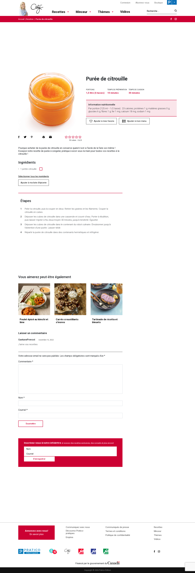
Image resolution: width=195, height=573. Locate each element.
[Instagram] (176, 19)
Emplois (69, 537)
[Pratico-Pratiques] (30, 551)
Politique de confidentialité (117, 535)
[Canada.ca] (114, 562)
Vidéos (125, 12)
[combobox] (160, 11)
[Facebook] (171, 19)
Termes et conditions (115, 531)
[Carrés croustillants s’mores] (70, 299)
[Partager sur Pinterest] (32, 137)
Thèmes (104, 12)
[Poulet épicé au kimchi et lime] (34, 299)
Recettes (58, 12)
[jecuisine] (81, 551)
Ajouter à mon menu (136, 121)
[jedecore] (94, 551)
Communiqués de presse (117, 527)
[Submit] (175, 11)
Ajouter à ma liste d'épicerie (34, 182)
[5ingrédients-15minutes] (53, 551)
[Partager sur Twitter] (25, 137)
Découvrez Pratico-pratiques (75, 532)
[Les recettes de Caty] (30, 8)
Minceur (81, 12)
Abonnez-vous (142, 2)
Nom (21, 397)
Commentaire (25, 361)
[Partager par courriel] (50, 137)
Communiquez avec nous (78, 527)
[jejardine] (106, 551)
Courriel (23, 410)
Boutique (158, 2)
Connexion (125, 2)
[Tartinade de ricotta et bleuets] (106, 299)
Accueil (21, 19)
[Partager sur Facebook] (18, 137)
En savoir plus (36, 532)
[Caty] (68, 551)
